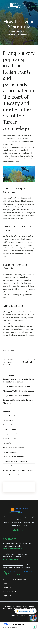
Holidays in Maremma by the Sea (13, 457)
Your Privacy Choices (16, 624)
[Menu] (33, 6)
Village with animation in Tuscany (13, 475)
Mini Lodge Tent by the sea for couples (18, 391)
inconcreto (13, 34)
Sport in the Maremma (18, 32)
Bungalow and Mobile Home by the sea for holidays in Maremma (18, 380)
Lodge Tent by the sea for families (16, 386)
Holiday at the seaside (10, 438)
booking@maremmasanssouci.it (13, 548)
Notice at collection (9, 628)
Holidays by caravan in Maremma (13, 448)
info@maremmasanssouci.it (11, 559)
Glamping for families (9, 429)
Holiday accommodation (10, 434)
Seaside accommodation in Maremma (15, 461)
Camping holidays (8, 420)
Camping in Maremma (10, 425)
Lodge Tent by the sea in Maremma (17, 395)
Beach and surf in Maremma (11, 416)
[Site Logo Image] (17, 5)
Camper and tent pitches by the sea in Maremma (18, 401)
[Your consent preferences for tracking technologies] (34, 626)
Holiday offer (7, 443)
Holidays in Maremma (10, 452)
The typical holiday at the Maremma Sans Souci (18, 470)
